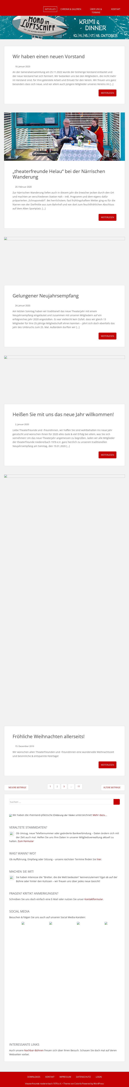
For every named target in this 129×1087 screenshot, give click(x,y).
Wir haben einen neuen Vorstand (49, 56)
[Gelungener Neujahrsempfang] (64, 261)
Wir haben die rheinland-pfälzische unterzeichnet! (59, 815)
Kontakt (115, 9)
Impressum (65, 1076)
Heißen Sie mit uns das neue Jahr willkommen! (63, 414)
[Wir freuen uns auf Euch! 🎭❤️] (36, 971)
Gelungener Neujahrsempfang (46, 295)
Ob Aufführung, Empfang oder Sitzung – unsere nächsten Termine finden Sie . (55, 859)
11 (79, 786)
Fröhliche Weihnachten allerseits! (48, 736)
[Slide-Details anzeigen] (64, 27)
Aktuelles (50, 9)
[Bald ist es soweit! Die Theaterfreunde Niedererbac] (36, 952)
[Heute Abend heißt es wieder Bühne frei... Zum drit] (92, 1014)
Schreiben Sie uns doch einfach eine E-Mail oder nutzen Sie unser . (56, 899)
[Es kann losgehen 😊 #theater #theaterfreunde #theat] (36, 1008)
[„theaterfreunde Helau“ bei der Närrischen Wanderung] (64, 136)
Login (99, 1076)
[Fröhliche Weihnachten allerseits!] (64, 600)
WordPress (99, 1083)
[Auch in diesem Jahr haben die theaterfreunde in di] (92, 983)
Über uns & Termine (96, 11)
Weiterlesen (107, 93)
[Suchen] (117, 802)
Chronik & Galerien (70, 9)
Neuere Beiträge (17, 787)
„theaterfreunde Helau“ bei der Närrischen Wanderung (59, 174)
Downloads (33, 1076)
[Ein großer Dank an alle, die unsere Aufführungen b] (92, 944)
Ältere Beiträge (112, 787)
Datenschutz (83, 1076)
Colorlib (78, 1083)
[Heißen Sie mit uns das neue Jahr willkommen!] (64, 380)
